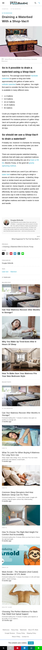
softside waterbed (9, 84)
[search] (35, 3)
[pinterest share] (11, 253)
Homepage (5, 8)
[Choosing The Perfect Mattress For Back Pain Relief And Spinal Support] (21, 594)
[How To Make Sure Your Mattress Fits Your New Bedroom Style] (21, 359)
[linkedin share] (15, 253)
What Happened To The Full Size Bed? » (26, 239)
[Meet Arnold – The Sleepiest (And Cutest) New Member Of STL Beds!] (21, 555)
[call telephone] (39, 3)
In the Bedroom (16, 8)
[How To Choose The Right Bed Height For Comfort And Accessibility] (21, 515)
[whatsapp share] (19, 253)
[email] (10, 648)
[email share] (7, 253)
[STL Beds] (19, 3)
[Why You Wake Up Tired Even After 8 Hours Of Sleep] (21, 327)
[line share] (22, 253)
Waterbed (13, 272)
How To (4, 448)
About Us (5, 567)
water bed (6, 174)
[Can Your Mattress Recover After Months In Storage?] (21, 295)
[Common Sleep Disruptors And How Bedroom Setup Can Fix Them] (21, 475)
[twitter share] (3, 253)
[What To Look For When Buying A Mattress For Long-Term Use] (21, 435)
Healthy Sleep (7, 607)
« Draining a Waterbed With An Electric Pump (17, 247)
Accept (31, 643)
